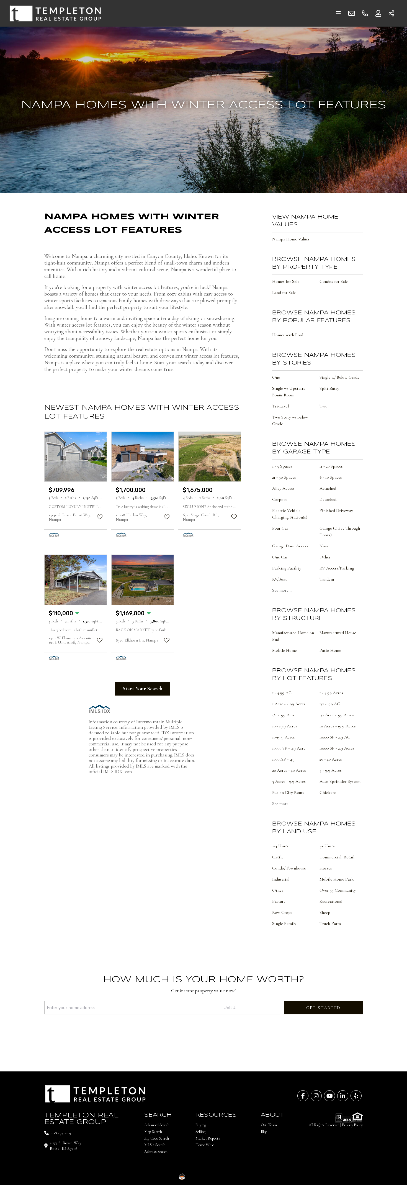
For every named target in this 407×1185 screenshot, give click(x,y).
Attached (328, 488)
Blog (264, 1131)
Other (325, 557)
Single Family (284, 923)
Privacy (256, 1176)
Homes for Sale (285, 281)
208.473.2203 (61, 1133)
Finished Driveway (336, 510)
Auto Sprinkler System (340, 781)
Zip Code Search (156, 1138)
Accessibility (226, 1176)
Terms (243, 1176)
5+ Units (327, 846)
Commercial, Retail (337, 857)
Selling (200, 1131)
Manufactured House (338, 632)
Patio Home (330, 650)
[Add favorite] (100, 517)
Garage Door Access (290, 546)
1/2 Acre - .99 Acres (337, 715)
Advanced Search (156, 1125)
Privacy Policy (352, 1125)
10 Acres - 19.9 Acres (338, 726)
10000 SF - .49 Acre (288, 748)
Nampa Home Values (291, 239)
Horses (326, 868)
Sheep (325, 912)
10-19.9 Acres (283, 737)
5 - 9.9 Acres (331, 770)
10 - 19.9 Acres (284, 726)
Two (324, 406)
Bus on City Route (288, 792)
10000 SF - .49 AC (335, 737)
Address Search (156, 1151)
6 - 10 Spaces (331, 477)
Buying (200, 1125)
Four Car (280, 528)
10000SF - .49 (283, 759)
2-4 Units (280, 846)
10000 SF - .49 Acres (337, 748)
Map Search (153, 1131)
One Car (280, 557)
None (324, 546)
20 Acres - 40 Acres (289, 770)
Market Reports (207, 1138)
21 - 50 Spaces (284, 477)
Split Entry (329, 388)
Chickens (328, 792)
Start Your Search (143, 688)
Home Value (204, 1145)
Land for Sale (284, 292)
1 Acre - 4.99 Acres (288, 704)
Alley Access (283, 488)
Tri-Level (280, 406)
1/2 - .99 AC (330, 704)
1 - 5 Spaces (282, 466)
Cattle (278, 857)
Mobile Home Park (337, 879)
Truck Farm (330, 923)
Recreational (331, 901)
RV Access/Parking (337, 568)
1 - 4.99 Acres (331, 693)
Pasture (278, 901)
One (276, 377)
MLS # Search (154, 1145)
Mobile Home (284, 650)
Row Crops (282, 912)
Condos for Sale (334, 281)
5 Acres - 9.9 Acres (289, 781)
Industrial (280, 879)
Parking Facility (286, 568)
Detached (328, 499)
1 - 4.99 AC (282, 693)
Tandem (327, 579)
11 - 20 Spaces (331, 466)
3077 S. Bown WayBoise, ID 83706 (65, 1145)
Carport (279, 499)
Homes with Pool (287, 335)
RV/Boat (279, 579)
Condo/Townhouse (289, 868)
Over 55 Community (338, 890)
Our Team (269, 1125)
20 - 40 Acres (331, 759)
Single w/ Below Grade (339, 377)
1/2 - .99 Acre (283, 715)
